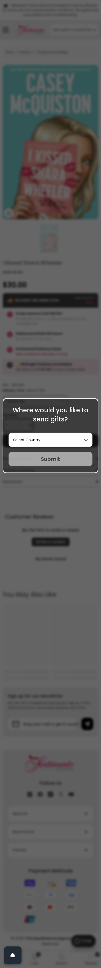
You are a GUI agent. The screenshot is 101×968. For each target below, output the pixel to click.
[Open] (12, 955)
